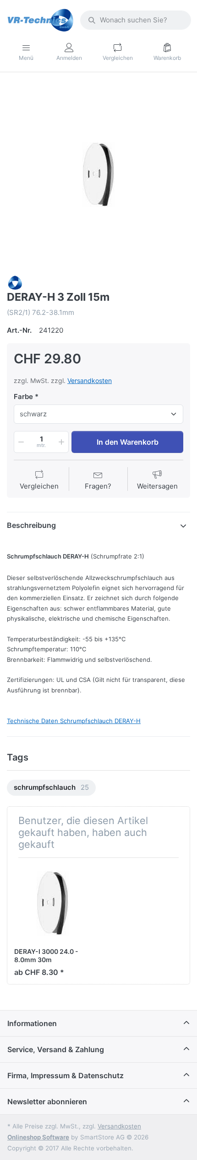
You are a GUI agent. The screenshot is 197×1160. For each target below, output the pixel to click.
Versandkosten (89, 380)
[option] (98, 174)
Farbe (23, 396)
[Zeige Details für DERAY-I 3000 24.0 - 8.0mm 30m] (52, 903)
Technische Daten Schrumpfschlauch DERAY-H (74, 720)
